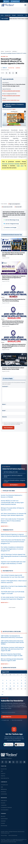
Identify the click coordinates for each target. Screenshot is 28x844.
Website (4, 417)
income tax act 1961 (7, 206)
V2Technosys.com (5, 833)
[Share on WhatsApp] (13, 73)
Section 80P (18, 206)
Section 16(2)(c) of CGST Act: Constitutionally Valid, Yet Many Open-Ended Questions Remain (12, 502)
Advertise (3, 821)
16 (25, 683)
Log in (13, 109)
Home (2, 15)
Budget (14, 15)
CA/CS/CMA (4, 794)
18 (6, 686)
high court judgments (14, 203)
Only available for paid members (12, 91)
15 (21, 683)
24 (3, 689)
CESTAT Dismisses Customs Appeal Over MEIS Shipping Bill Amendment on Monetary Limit (14, 556)
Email (4, 410)
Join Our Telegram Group (12, 223)
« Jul (2, 694)
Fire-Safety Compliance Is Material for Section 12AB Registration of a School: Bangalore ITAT (12, 549)
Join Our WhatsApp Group (12, 220)
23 (25, 686)
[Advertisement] (14, 36)
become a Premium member (11, 164)
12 (10, 683)
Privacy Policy (4, 835)
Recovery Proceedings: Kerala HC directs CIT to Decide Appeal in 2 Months (12, 61)
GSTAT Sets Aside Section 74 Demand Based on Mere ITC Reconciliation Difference (12, 520)
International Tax (5, 778)
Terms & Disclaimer (12, 835)
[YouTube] (9, 762)
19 (10, 686)
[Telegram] (24, 762)
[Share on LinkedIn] (9, 73)
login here (20, 166)
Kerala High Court (14, 100)
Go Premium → (14, 485)
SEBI (2, 787)
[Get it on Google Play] (9, 744)
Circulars (3, 803)
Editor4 (5, 67)
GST (2, 771)
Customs (3, 773)
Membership (4, 825)
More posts (4, 526)
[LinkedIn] (13, 762)
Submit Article (4, 818)
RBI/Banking (4, 789)
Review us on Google (10, 227)
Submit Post (16, 1)
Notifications (4, 800)
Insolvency (3, 791)
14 (17, 683)
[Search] (26, 15)
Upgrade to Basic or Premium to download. (14, 105)
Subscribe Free (7, 716)
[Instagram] (17, 762)
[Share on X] (6, 73)
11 (6, 683)
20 (14, 686)
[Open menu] (25, 5)
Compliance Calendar (6, 807)
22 (21, 686)
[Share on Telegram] (16, 73)
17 (2, 686)
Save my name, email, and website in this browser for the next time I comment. (13, 423)
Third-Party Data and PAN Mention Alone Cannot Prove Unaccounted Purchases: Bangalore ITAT (13, 541)
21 (17, 686)
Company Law (4, 784)
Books (7, 1)
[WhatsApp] (20, 762)
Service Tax (20, 15)
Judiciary (14, 51)
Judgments (3, 805)
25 (6, 689)
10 (2, 683)
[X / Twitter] (6, 762)
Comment (5, 386)
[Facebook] (2, 762)
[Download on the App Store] (19, 744)
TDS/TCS (3, 776)
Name (4, 404)
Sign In (23, 1)
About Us (3, 816)
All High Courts (6, 100)
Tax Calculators (4, 810)
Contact (3, 823)
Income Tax (7, 15)
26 (10, 689)
